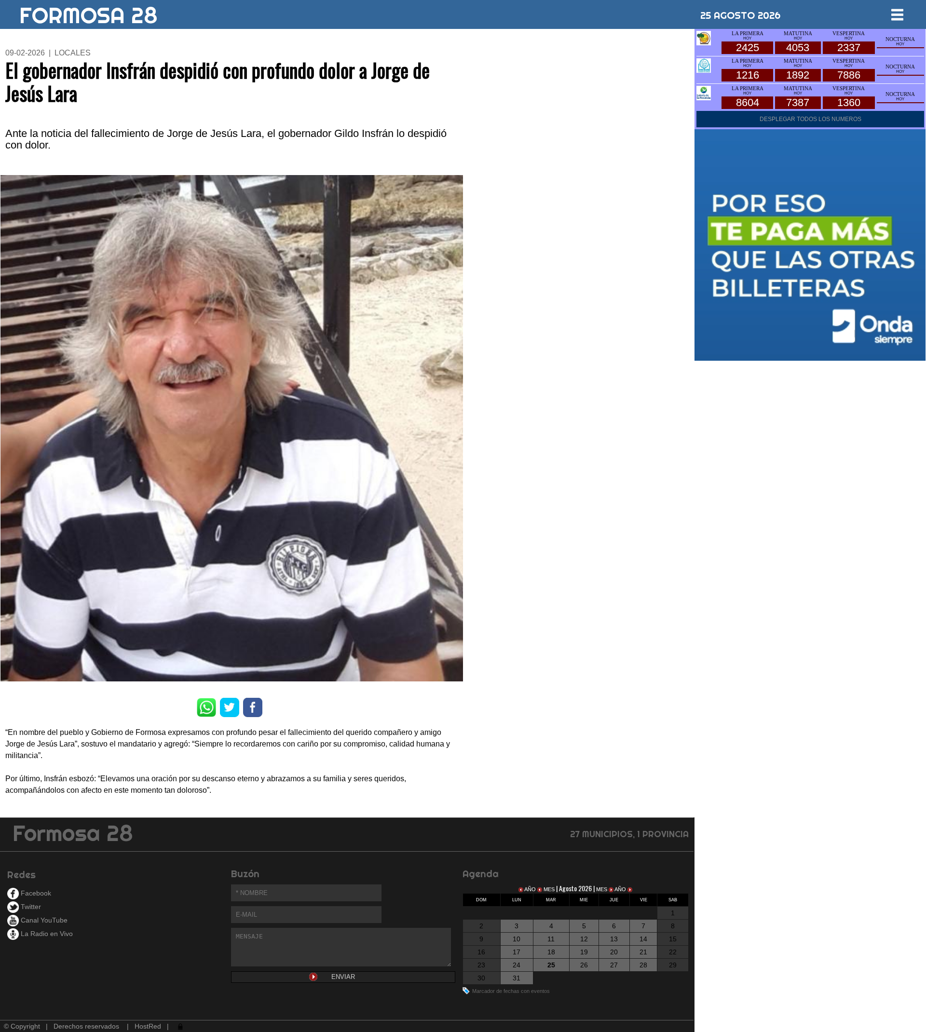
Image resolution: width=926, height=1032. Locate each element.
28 (643, 965)
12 (584, 939)
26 (584, 965)
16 (481, 952)
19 (584, 952)
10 (516, 939)
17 (516, 952)
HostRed (148, 1026)
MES (549, 889)
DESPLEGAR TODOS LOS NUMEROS (810, 119)
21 (643, 952)
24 (516, 965)
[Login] (179, 1026)
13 (614, 939)
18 (551, 952)
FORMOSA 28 (88, 11)
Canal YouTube (43, 920)
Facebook (35, 893)
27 (614, 965)
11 (551, 939)
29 (673, 965)
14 (643, 939)
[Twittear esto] (229, 707)
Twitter (30, 906)
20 (614, 952)
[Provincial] (703, 92)
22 (673, 952)
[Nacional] (703, 65)
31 (516, 978)
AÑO (530, 889)
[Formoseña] (703, 37)
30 (481, 978)
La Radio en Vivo (46, 933)
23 (481, 965)
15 (673, 939)
